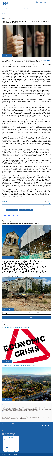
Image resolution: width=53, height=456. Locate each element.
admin (8, 205)
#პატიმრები (15, 209)
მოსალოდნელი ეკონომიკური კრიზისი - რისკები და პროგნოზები (15, 327)
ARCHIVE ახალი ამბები (26, 317)
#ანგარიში (8, 209)
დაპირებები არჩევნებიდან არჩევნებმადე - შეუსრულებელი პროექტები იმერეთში (19, 365)
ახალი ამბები (6, 18)
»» (17, 437)
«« (4, 437)
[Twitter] (49, 201)
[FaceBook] (46, 201)
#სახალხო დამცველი (23, 209)
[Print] (4, 201)
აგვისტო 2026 (11, 437)
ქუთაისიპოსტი (41, 2)
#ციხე (31, 209)
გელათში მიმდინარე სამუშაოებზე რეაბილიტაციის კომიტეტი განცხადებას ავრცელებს (20, 223)
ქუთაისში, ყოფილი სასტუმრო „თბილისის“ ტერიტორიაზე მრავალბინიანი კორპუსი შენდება (21, 276)
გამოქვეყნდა (47, 60)
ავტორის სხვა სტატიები (46, 205)
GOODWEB (15, 454)
